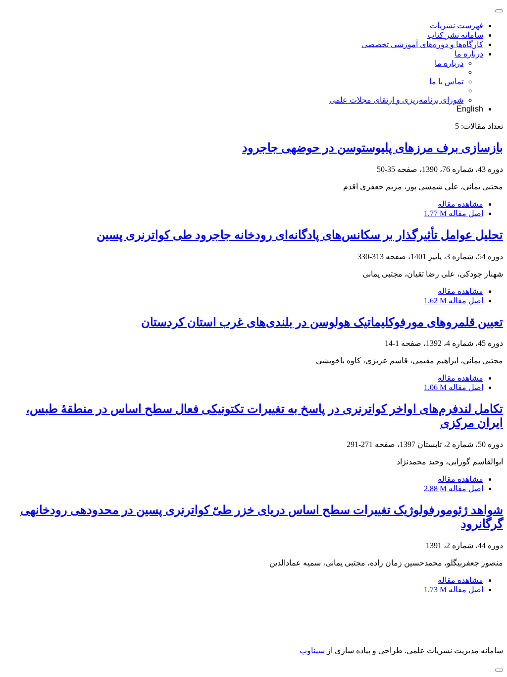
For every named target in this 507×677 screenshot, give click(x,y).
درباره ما (469, 54)
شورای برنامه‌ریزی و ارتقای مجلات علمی (396, 100)
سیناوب (312, 650)
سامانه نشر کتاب (455, 35)
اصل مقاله (453, 213)
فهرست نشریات (456, 25)
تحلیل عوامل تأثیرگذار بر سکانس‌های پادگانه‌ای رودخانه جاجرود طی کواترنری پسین (300, 234)
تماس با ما (446, 81)
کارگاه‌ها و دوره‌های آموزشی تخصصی (422, 44)
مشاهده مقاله (460, 204)
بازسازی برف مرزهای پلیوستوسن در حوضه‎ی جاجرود (372, 147)
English (469, 109)
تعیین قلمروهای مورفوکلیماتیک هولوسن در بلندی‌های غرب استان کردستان (322, 322)
